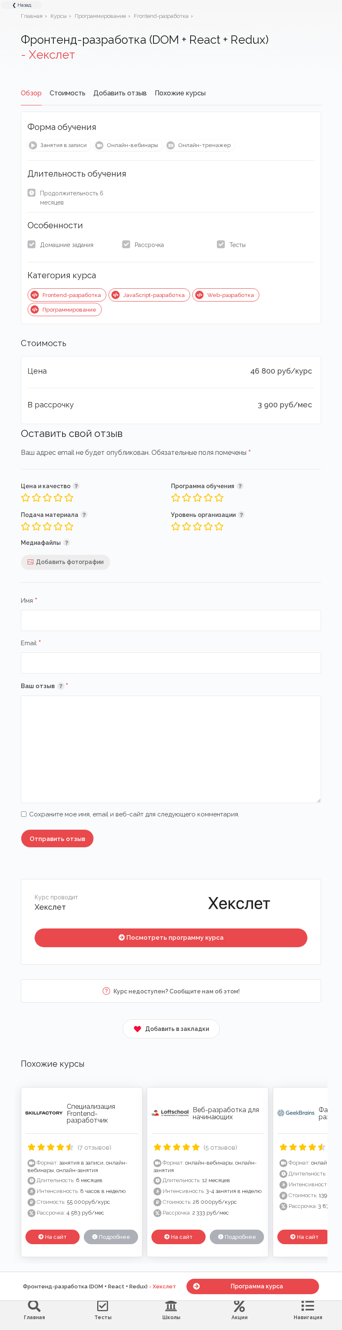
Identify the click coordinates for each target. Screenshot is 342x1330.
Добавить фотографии (69, 562)
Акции (239, 1317)
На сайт (55, 1237)
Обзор (31, 93)
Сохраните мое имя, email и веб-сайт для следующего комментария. (134, 814)
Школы (171, 1317)
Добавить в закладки (177, 1029)
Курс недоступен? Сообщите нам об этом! (176, 991)
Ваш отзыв (57, 685)
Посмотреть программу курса (175, 937)
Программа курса (257, 1286)
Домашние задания (66, 245)
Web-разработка (230, 295)
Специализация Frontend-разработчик (91, 1114)
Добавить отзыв (120, 93)
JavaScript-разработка (154, 295)
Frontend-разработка (72, 295)
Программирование (69, 310)
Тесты (237, 245)
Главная (34, 1317)
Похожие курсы (180, 93)
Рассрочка (149, 245)
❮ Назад (21, 5)
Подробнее (114, 1237)
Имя (29, 601)
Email (31, 644)
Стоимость (68, 93)
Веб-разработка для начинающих (226, 1113)
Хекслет (50, 907)
